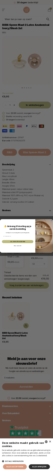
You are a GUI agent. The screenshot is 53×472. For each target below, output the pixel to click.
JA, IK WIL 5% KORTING (17, 241)
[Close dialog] (51, 221)
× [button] (50, 442)
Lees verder (7, 458)
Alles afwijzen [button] (39, 467)
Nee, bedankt (17, 245)
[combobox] (46, 441)
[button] (26, 461)
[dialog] (26, 455)
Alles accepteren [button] (14, 467)
